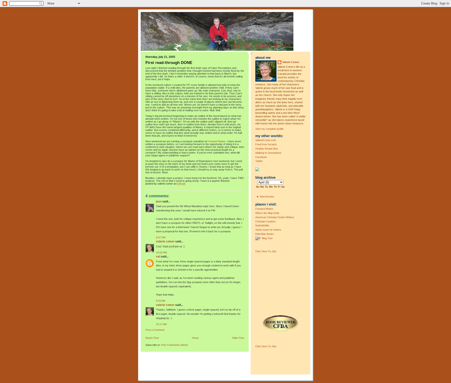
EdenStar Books (264, 234)
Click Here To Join (265, 251)
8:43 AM (160, 300)
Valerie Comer (165, 241)
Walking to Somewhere (268, 152)
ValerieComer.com (265, 140)
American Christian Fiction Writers (274, 217)
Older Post (238, 337)
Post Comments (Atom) (174, 345)
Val (158, 256)
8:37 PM (160, 237)
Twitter (259, 161)
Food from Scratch (266, 144)
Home (195, 337)
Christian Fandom (265, 221)
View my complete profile (269, 128)
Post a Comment (154, 329)
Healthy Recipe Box (266, 148)
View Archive (267, 196)
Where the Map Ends (267, 213)
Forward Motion (217, 141)
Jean (159, 201)
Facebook (261, 157)
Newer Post (152, 337)
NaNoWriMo (262, 225)
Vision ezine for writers (268, 229)
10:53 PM (161, 252)
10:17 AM (161, 324)
